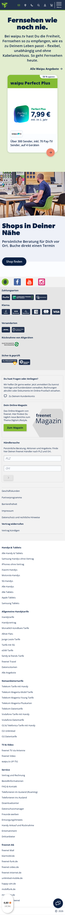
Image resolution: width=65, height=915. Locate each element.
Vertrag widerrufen (13, 523)
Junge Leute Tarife (11, 639)
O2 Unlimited (8, 730)
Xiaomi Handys (9, 569)
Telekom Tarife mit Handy (15, 686)
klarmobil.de (8, 855)
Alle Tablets (7, 592)
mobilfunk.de (8, 889)
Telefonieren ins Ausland (14, 797)
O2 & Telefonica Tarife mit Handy (18, 725)
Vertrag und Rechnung (13, 775)
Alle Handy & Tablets (12, 553)
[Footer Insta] (41, 281)
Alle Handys (8, 586)
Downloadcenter (10, 803)
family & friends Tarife (13, 655)
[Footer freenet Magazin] (5, 281)
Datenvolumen (9, 667)
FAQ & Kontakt (9, 786)
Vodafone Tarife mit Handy (15, 714)
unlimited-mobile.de (12, 878)
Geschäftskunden (11, 490)
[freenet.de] (5, 5)
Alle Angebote (9, 672)
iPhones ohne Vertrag (13, 564)
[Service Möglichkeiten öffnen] (58, 903)
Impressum (8, 510)
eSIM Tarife (7, 650)
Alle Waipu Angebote (44, 69)
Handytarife (8, 617)
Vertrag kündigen (11, 530)
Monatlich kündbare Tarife (15, 628)
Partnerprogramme (12, 497)
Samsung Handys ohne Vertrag (18, 558)
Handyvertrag (9, 622)
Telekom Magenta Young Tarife (18, 697)
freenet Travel (9, 661)
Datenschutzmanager (13, 808)
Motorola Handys (11, 575)
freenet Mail (8, 850)
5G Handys (7, 581)
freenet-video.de (10, 867)
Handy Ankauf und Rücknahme (18, 825)
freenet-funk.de (10, 861)
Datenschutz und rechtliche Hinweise (21, 517)
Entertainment (9, 830)
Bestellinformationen (12, 780)
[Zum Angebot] (50, 152)
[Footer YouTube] (29, 281)
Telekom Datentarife (12, 708)
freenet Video (9, 755)
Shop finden (14, 261)
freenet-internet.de (11, 872)
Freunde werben (10, 814)
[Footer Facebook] (17, 281)
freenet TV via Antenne (13, 750)
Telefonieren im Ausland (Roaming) (20, 792)
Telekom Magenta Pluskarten (17, 703)
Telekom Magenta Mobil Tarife (17, 692)
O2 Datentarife (9, 736)
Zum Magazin (15, 427)
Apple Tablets (9, 597)
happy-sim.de (9, 883)
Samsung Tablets (10, 603)
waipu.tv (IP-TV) (10, 761)
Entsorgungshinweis (12, 819)
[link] (33, 114)
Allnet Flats (7, 633)
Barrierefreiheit (9, 504)
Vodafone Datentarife (13, 719)
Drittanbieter (8, 836)
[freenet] (51, 5)
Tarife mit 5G (8, 644)
